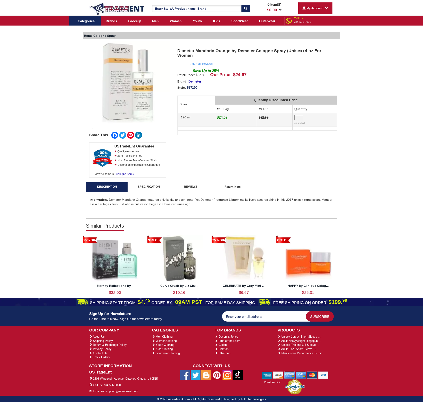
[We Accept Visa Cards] (323, 375)
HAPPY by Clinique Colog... (308, 285)
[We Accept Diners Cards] (289, 375)
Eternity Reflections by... (114, 285)
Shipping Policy (102, 340)
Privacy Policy (101, 349)
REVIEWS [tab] (190, 186)
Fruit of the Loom (229, 340)
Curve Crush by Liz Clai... (179, 285)
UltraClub (224, 353)
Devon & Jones (228, 336)
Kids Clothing (164, 349)
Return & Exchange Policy (109, 344)
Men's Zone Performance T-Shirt (301, 353)
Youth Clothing (164, 344)
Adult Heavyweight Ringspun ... (300, 340)
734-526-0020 (302, 22)
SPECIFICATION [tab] (149, 186)
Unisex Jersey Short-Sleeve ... (300, 336)
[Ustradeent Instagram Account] (227, 375)
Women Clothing (166, 340)
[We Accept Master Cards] (312, 375)
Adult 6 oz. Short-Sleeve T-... (299, 349)
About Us (98, 336)
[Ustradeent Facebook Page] (185, 375)
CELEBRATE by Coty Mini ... (244, 285)
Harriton (223, 349)
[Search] (245, 8)
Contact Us (99, 353)
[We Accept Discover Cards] (278, 375)
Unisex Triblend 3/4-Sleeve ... (299, 344)
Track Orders (101, 357)
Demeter (194, 81)
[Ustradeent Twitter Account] (195, 375)
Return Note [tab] (232, 186)
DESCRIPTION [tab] (107, 186)
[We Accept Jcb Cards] (301, 375)
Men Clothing (164, 336)
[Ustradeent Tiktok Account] (238, 375)
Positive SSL (272, 382)
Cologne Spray (125, 174)
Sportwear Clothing (167, 353)
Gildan (222, 344)
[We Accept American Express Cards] (267, 375)
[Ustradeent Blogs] (206, 375)
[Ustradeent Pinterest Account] (217, 375)
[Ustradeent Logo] (117, 8)
